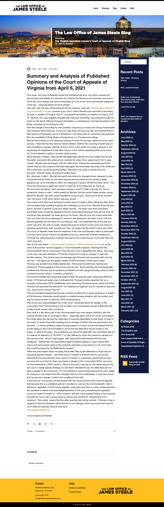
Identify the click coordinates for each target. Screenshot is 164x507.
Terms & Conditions (77, 487)
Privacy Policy (75, 492)
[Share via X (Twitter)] (34, 424)
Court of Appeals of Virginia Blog (39, 415)
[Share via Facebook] (28, 424)
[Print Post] (51, 424)
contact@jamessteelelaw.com (48, 498)
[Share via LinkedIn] (40, 424)
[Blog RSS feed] (125, 363)
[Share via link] (46, 424)
